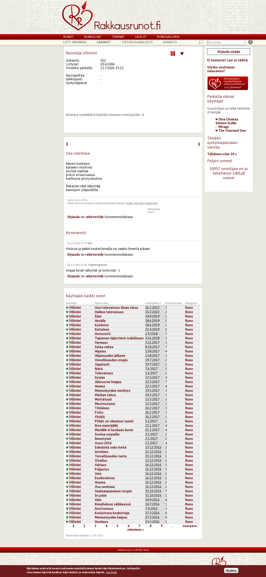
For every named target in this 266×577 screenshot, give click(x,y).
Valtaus (100, 465)
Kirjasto (170, 42)
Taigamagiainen (97, 264)
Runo (151, 212)
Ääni (98, 316)
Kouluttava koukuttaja (112, 513)
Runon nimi (101, 303)
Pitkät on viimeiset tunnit (114, 421)
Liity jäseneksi (75, 42)
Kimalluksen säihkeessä (113, 504)
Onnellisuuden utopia (111, 360)
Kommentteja (173, 303)
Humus (100, 386)
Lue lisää (111, 572)
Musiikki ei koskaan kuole (114, 430)
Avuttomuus (104, 508)
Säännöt (104, 42)
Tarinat (118, 36)
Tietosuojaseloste (137, 42)
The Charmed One (232, 130)
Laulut (141, 36)
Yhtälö (100, 417)
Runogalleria (168, 36)
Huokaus (101, 522)
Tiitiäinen (102, 408)
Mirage (223, 127)
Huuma (100, 482)
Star (90, 243)
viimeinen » (135, 529)
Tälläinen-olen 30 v (222, 154)
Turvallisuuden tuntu (111, 456)
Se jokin (101, 495)
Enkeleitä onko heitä (110, 447)
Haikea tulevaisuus (109, 312)
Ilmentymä (103, 439)
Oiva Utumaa (228, 119)
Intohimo (101, 452)
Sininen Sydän (226, 123)
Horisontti (103, 334)
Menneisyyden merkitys (112, 390)
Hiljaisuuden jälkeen (110, 355)
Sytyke (100, 377)
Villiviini (74, 307)
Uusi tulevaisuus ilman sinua (116, 307)
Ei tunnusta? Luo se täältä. (227, 60)
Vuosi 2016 (103, 443)
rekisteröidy (94, 217)
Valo (98, 473)
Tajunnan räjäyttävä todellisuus (119, 338)
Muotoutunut (105, 404)
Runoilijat (93, 36)
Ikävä (99, 369)
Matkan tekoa (105, 395)
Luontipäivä (152, 303)
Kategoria (191, 303)
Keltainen (102, 329)
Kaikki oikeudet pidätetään (142, 203)
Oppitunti (102, 364)
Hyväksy (231, 570)
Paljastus (102, 469)
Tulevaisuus (104, 373)
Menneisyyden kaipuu (111, 517)
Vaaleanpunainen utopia (113, 491)
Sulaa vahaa (104, 347)
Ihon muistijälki (106, 425)
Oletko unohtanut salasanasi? (221, 69)
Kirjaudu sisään (228, 51)
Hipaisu (100, 351)
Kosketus (102, 325)
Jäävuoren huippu (108, 382)
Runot (68, 36)
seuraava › (190, 526)
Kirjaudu (74, 217)
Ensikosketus (105, 478)
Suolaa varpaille (107, 434)
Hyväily (100, 321)
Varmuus (101, 342)
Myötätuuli (103, 399)
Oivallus (101, 460)
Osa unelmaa (105, 487)
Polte (99, 412)
